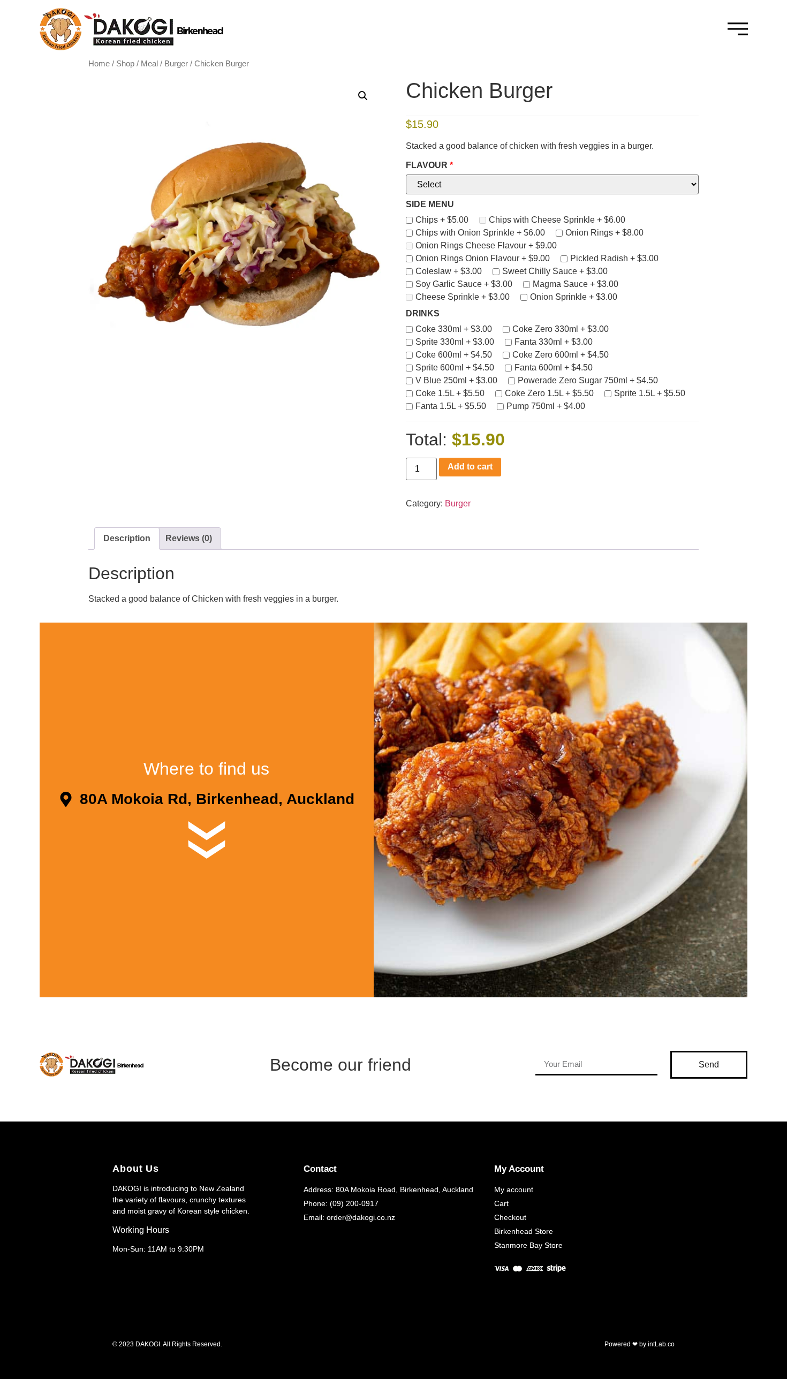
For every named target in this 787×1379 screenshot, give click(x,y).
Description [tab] (126, 538)
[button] (363, 95)
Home (99, 63)
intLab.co (661, 1344)
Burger (176, 63)
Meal (149, 63)
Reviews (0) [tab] (188, 538)
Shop (125, 63)
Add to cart (470, 466)
